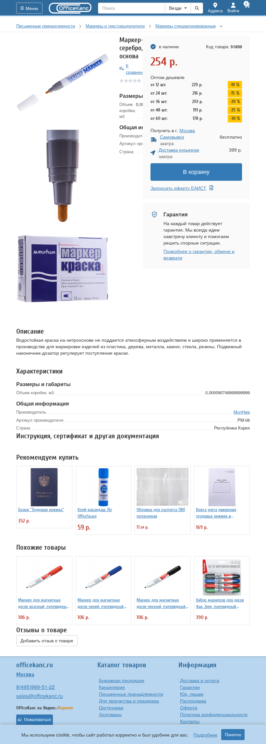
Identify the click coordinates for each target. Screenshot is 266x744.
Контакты (190, 721)
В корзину (196, 172)
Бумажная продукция (121, 680)
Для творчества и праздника (129, 700)
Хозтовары (110, 714)
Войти (233, 10)
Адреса (215, 10)
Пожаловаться (37, 719)
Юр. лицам (191, 694)
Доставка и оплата (199, 680)
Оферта (188, 707)
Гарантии (190, 687)
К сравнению (138, 68)
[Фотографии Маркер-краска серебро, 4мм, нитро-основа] (63, 82)
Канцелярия (112, 687)
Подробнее (205, 734)
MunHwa (242, 412)
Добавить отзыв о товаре (46, 640)
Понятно (233, 735)
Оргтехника (111, 707)
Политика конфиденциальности (214, 714)
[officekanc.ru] (70, 8)
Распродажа (193, 700)
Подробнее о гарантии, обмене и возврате (199, 254)
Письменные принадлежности (131, 694)
